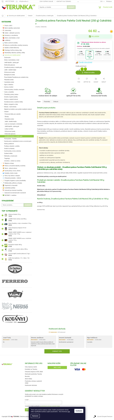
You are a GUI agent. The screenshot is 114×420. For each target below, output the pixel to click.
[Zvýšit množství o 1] (82, 69)
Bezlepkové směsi (9, 75)
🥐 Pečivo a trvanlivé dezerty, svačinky (14, 166)
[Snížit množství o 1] (85, 69)
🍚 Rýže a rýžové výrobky (10, 43)
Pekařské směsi (9, 79)
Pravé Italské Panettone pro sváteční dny (16, 77)
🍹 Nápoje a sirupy (8, 163)
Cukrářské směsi (9, 82)
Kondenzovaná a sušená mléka (13, 102)
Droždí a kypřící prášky (11, 97)
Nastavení (35, 416)
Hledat (71, 7)
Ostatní (6, 111)
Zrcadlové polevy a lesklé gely (13, 67)
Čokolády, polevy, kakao (11, 94)
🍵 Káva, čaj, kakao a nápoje (11, 175)
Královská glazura (9, 65)
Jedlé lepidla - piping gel (11, 62)
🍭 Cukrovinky (7, 30)
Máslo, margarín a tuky (11, 104)
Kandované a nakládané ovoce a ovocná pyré (17, 141)
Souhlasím (79, 411)
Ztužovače (7, 57)
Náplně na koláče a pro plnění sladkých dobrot (18, 109)
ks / (57, 367)
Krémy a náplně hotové (11, 99)
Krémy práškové (9, 143)
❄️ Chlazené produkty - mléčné (12, 178)
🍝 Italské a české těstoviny (11, 47)
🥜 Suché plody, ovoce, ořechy (12, 170)
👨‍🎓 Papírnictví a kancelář (10, 185)
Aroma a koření (8, 87)
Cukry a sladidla (9, 92)
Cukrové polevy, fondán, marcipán (14, 89)
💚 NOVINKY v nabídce (9, 195)
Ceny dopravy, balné (46, 1)
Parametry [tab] (47, 101)
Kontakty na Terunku (64, 1)
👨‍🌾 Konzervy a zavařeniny (10, 35)
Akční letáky (28, 379)
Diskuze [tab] (55, 101)
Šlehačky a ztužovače (10, 156)
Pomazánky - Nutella (10, 138)
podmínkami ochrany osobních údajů (50, 406)
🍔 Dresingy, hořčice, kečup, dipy (12, 50)
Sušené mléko (8, 153)
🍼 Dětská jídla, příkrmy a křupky (12, 183)
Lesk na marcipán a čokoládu (13, 124)
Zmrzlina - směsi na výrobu (12, 161)
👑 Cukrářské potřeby (9, 188)
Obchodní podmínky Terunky (33, 374)
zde (69, 411)
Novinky (27, 376)
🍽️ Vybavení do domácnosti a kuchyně (14, 193)
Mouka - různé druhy (10, 107)
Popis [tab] (39, 101)
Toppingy (7, 158)
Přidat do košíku (89, 72)
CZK (101, 1)
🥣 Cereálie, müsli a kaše (10, 173)
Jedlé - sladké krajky (10, 70)
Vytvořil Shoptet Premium (104, 416)
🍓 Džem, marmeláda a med (11, 38)
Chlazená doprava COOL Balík (34, 371)
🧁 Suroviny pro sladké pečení (12, 55)
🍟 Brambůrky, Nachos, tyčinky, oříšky (14, 52)
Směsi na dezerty (9, 148)
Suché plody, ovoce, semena (12, 151)
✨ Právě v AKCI (7, 25)
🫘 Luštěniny (6, 40)
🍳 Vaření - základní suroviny (11, 33)
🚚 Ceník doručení (84, 62)
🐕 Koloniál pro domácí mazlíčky (12, 190)
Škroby (7, 116)
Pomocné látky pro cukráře (13, 114)
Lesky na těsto (9, 129)
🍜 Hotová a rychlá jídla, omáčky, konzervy (15, 45)
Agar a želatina (8, 84)
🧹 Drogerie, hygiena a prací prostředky (14, 180)
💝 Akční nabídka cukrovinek (11, 28)
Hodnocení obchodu (57, 329)
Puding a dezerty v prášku (12, 146)
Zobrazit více (57, 351)
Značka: (40, 27)
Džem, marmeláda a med (11, 60)
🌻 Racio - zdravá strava (10, 168)
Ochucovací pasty (9, 72)
